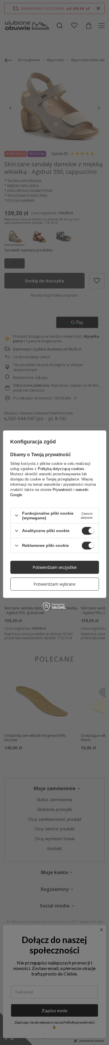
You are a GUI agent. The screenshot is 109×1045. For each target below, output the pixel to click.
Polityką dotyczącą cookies (61, 469)
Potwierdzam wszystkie (55, 567)
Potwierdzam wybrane (54, 584)
